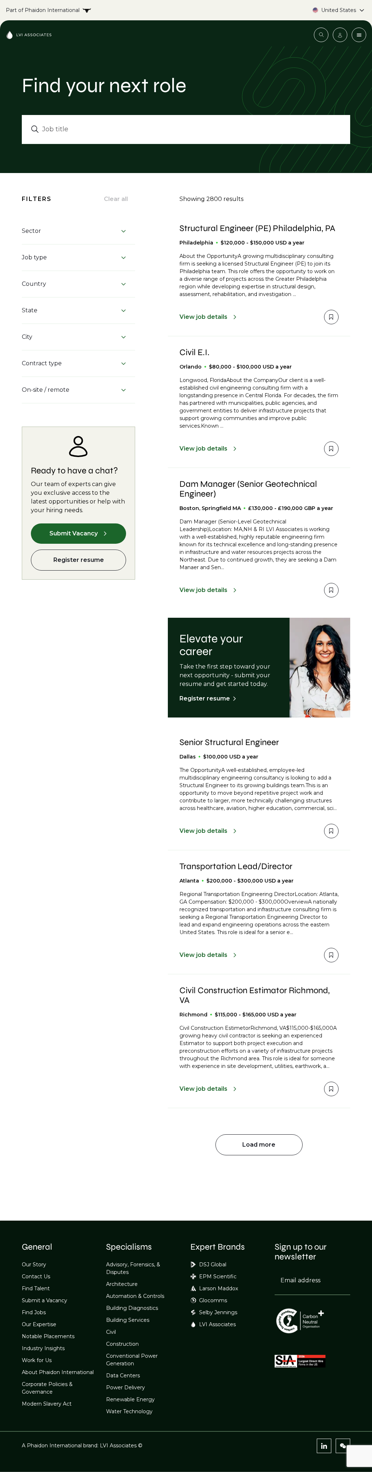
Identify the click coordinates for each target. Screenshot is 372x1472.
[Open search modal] (321, 35)
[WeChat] (343, 1446)
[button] (74, 231)
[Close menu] (359, 35)
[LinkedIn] (324, 1446)
